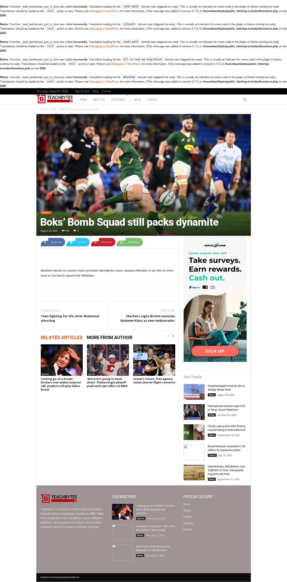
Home (83, 99)
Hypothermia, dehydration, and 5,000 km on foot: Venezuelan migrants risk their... (226, 470)
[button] (244, 99)
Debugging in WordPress (104, 11)
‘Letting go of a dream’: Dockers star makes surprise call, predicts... (155, 509)
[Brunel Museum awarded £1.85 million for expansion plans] (194, 452)
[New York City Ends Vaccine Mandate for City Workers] (122, 552)
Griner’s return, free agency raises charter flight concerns (154, 380)
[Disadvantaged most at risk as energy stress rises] (194, 392)
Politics (187, 516)
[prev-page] (168, 336)
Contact (106, 91)
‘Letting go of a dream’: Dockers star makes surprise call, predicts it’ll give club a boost (61, 384)
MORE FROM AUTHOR (109, 337)
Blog (95, 91)
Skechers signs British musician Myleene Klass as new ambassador (147, 318)
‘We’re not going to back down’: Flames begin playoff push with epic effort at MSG (107, 382)
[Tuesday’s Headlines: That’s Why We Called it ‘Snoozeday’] (122, 532)
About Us (99, 99)
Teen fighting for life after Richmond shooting (70, 318)
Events (212, 455)
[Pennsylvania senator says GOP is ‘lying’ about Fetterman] (194, 412)
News (212, 394)
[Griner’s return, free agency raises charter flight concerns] (154, 360)
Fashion (188, 523)
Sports (53, 109)
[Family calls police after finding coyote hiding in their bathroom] (194, 432)
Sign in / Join (82, 91)
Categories (118, 99)
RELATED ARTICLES (62, 337)
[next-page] (173, 336)
